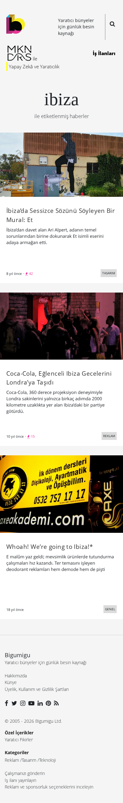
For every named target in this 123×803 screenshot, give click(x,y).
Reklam (12, 760)
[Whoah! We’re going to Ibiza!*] (61, 493)
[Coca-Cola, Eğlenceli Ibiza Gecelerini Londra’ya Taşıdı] (61, 325)
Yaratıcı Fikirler (19, 740)
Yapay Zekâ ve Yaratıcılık (34, 66)
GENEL (110, 609)
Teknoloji (47, 760)
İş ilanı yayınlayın (20, 780)
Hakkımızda (16, 676)
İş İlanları (104, 53)
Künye (11, 682)
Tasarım (29, 760)
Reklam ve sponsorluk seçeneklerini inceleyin (49, 787)
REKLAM (109, 436)
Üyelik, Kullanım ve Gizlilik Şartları (37, 689)
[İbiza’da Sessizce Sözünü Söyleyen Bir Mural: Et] (61, 164)
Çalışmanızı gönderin (25, 773)
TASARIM (108, 273)
